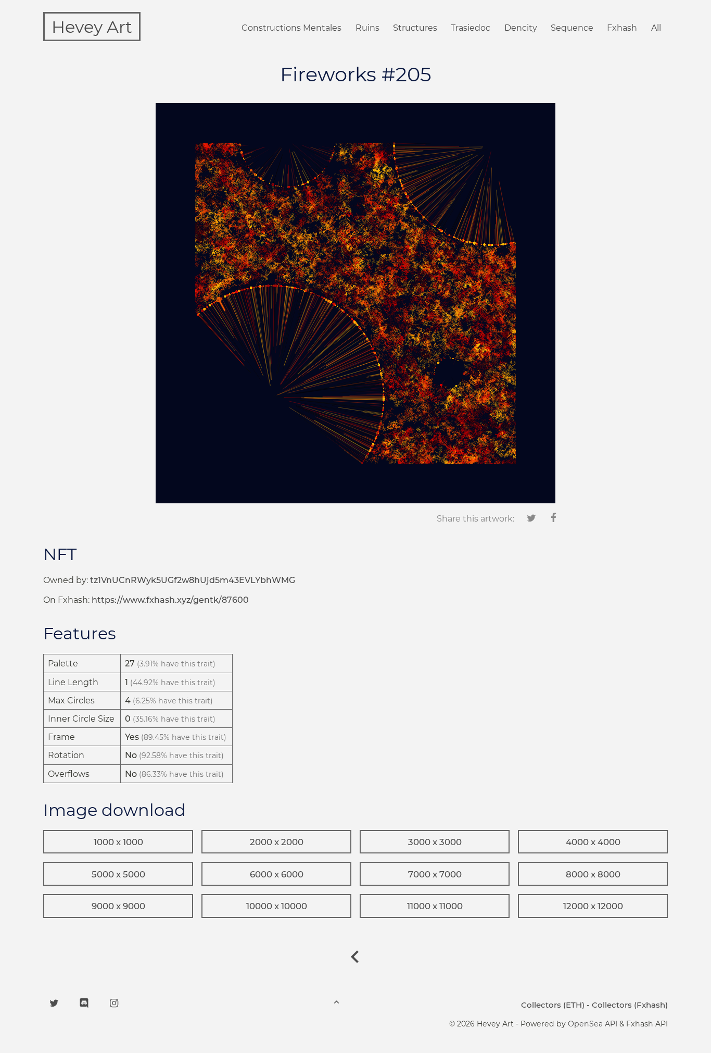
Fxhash (622, 28)
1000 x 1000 (118, 842)
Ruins (367, 28)
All (656, 28)
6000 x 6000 (276, 874)
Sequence (572, 28)
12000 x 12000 (593, 906)
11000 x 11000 (435, 906)
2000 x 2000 (276, 842)
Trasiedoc (470, 28)
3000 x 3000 (435, 842)
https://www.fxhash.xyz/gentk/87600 (170, 600)
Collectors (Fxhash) (630, 1005)
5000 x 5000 (118, 874)
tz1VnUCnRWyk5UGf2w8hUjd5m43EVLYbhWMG (192, 580)
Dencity (520, 28)
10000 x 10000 (276, 906)
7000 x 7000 (435, 874)
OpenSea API (592, 1024)
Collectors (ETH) (553, 1005)
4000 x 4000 (593, 842)
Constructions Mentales (291, 28)
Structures (415, 28)
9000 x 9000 (118, 906)
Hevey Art (92, 27)
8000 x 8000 (593, 874)
